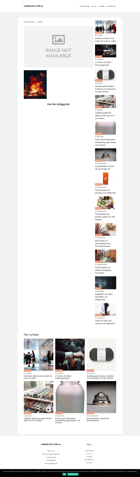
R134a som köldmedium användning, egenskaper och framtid (105, 142)
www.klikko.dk (52, 463)
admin (40, 22)
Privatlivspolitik (72, 474)
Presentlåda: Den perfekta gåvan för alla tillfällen (105, 217)
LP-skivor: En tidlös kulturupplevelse (103, 63)
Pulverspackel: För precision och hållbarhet (105, 191)
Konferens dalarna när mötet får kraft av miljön (105, 39)
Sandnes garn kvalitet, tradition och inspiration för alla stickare (105, 89)
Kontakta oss (111, 6)
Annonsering (84, 6)
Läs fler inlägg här (58, 104)
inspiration (99, 32)
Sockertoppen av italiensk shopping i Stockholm (103, 270)
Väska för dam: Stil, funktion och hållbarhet (105, 322)
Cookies (101, 6)
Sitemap (89, 463)
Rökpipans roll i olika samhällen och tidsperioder (103, 297)
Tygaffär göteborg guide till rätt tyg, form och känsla (104, 116)
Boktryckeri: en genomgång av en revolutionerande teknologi (103, 244)
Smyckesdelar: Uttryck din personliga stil (104, 167)
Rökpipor (98, 288)
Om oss (94, 6)
